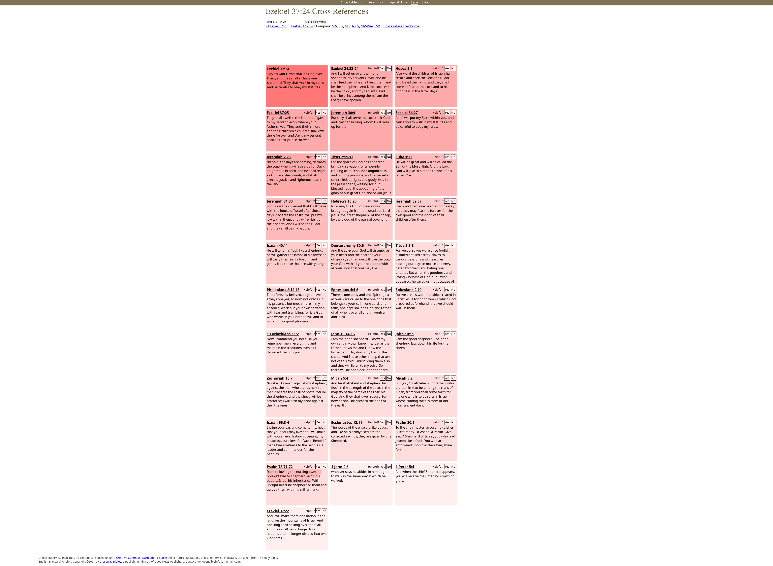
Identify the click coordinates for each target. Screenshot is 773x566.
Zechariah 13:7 (279, 378)
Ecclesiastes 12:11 (346, 422)
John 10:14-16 (343, 333)
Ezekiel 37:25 (278, 112)
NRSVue (367, 26)
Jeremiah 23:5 (279, 156)
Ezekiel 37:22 (278, 510)
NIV (334, 26)
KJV (341, 26)
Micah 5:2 (404, 378)
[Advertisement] (732, 37)
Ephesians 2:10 (409, 289)
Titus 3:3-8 (405, 245)
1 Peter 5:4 (405, 466)
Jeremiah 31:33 (280, 201)
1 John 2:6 (339, 466)
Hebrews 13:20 (344, 201)
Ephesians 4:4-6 (344, 289)
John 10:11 (405, 333)
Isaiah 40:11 (277, 245)
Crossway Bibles (110, 561)
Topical (397, 2)
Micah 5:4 (339, 378)
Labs (414, 2)
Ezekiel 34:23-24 (345, 68)
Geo (376, 2)
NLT (347, 26)
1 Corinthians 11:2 (283, 333)
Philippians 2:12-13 (283, 289)
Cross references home (401, 26)
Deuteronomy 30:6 (347, 245)
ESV (377, 26)
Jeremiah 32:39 (409, 201)
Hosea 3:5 (404, 68)
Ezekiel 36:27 (407, 112)
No (389, 68)
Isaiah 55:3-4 (278, 422)
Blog (425, 2)
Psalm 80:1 (405, 422)
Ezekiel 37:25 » (302, 26)
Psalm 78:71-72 (280, 466)
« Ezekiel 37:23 (276, 26)
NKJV (355, 26)
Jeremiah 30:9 (343, 112)
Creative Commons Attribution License (141, 558)
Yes (382, 68)
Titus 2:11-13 (342, 156)
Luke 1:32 (404, 156)
